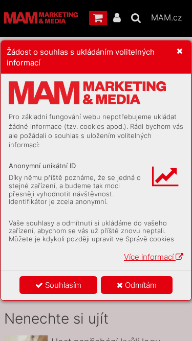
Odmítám (140, 285)
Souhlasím (62, 285)
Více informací (150, 257)
